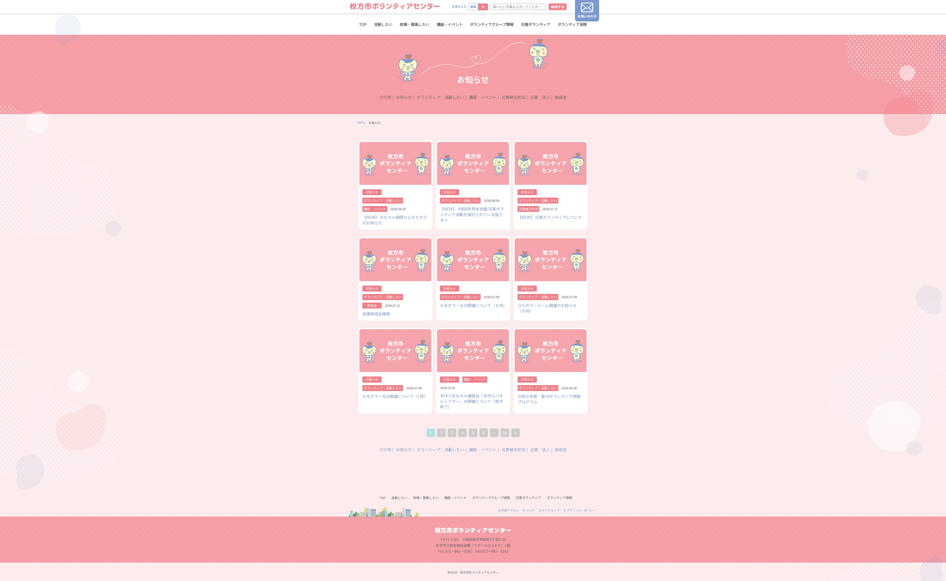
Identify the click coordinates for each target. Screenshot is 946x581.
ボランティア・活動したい (440, 97)
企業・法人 (540, 97)
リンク (530, 510)
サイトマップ (550, 510)
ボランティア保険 (572, 24)
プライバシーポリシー (581, 510)
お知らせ (404, 97)
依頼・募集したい (414, 24)
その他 (385, 97)
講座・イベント (450, 24)
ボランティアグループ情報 (492, 24)
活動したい (383, 24)
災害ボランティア (535, 24)
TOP (363, 24)
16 (505, 433)
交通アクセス (509, 510)
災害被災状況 (513, 97)
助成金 (561, 97)
